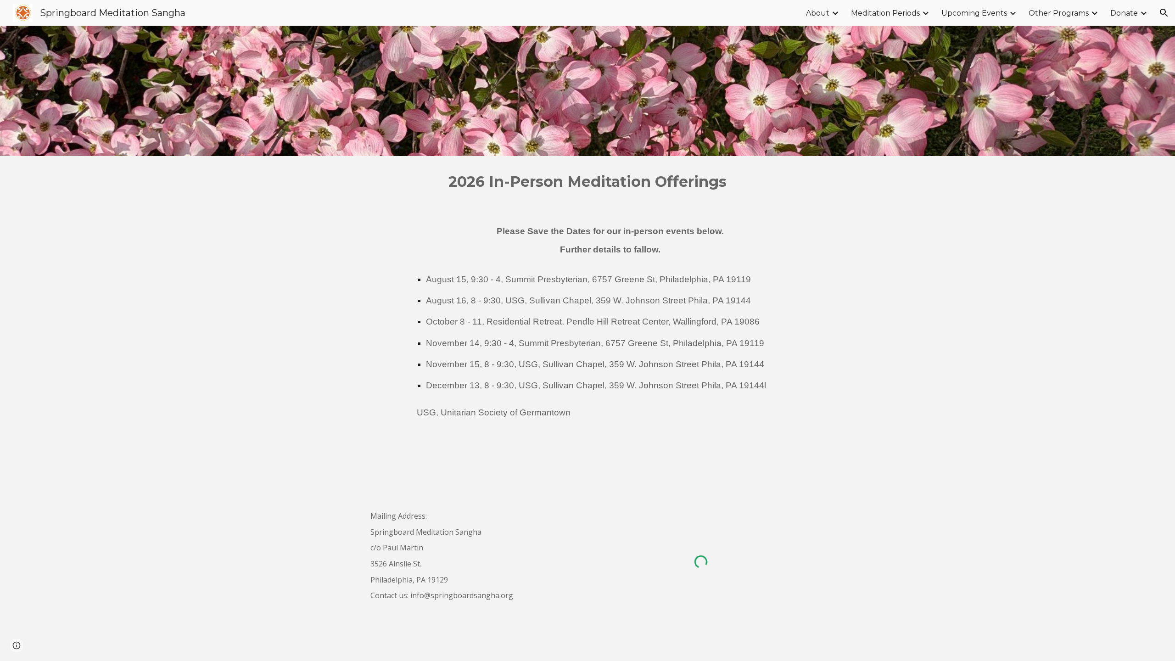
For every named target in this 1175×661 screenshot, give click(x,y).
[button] (1164, 13)
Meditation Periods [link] (885, 13)
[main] (587, 181)
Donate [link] (1124, 13)
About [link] (817, 13)
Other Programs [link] (1059, 13)
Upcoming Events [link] (974, 13)
